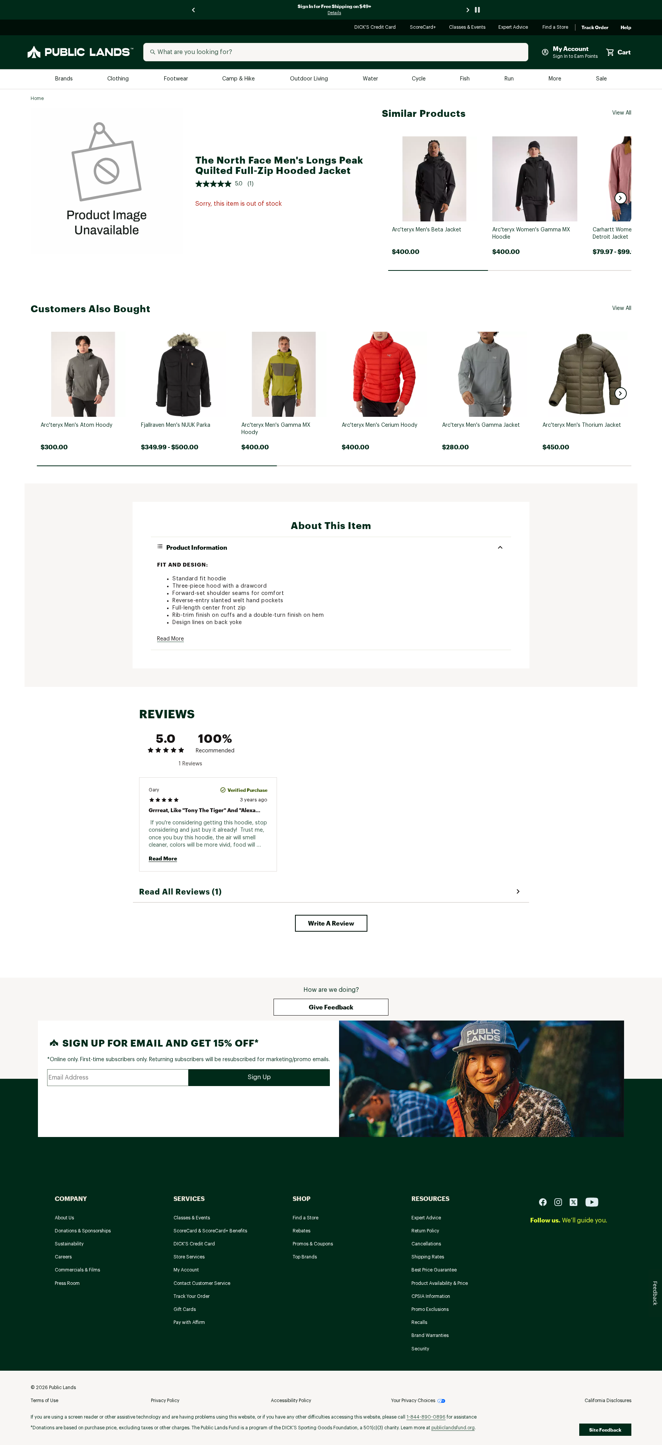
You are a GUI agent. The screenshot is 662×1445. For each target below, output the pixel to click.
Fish (465, 79)
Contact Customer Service (202, 1283)
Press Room (67, 1283)
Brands (64, 79)
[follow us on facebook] (546, 1201)
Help (626, 28)
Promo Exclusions (430, 1309)
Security (420, 1349)
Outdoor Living (309, 79)
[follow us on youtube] (592, 1201)
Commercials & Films (77, 1270)
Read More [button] (170, 639)
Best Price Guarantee (434, 1270)
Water (370, 79)
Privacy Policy (165, 1400)
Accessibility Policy (291, 1400)
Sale (601, 79)
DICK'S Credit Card (376, 28)
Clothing (118, 79)
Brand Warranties (430, 1335)
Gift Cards (185, 1309)
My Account (186, 1270)
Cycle (419, 79)
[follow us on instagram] (561, 1201)
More (555, 79)
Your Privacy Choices (413, 1400)
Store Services (189, 1257)
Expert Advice (514, 28)
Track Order (595, 28)
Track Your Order (192, 1296)
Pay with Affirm (189, 1322)
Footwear (176, 79)
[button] (620, 198)
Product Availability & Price (439, 1283)
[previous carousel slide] (193, 9)
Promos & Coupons (313, 1244)
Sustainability (69, 1244)
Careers (63, 1257)
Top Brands (305, 1257)
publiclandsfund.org (453, 1427)
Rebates (301, 1231)
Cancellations (426, 1244)
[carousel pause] (477, 9)
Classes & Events (467, 28)
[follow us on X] (576, 1201)
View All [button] (621, 113)
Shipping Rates (427, 1257)
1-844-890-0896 (426, 1417)
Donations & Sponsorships (83, 1231)
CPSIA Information (430, 1296)
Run (510, 79)
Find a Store (555, 28)
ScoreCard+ (423, 28)
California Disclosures (608, 1400)
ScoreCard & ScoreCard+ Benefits (210, 1231)
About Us (64, 1218)
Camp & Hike (239, 79)
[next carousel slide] (468, 9)
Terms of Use (44, 1400)
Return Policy (425, 1231)
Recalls (419, 1322)
